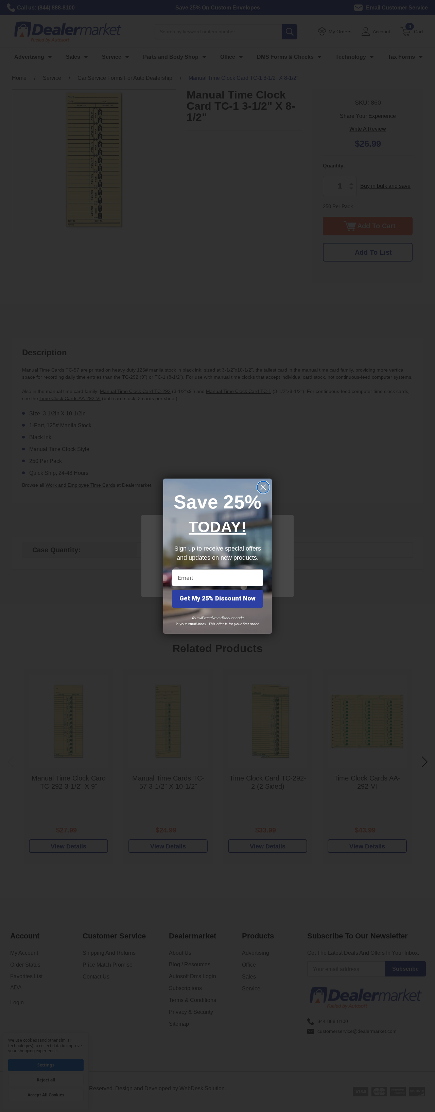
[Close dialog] (263, 487)
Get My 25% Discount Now (217, 598)
